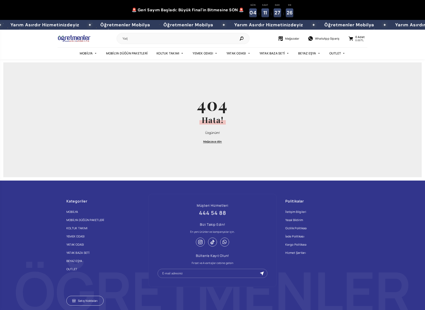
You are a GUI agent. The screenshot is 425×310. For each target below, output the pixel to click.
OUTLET (335, 53)
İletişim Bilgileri (295, 212)
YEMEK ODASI (203, 53)
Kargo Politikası (296, 244)
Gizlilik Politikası (296, 228)
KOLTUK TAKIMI (167, 53)
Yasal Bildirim (294, 220)
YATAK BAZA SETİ (272, 53)
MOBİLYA (86, 53)
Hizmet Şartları (295, 253)
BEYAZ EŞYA (307, 53)
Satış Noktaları (88, 301)
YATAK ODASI (236, 53)
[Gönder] (261, 273)
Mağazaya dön (212, 141)
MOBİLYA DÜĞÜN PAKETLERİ (127, 53)
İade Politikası (294, 236)
